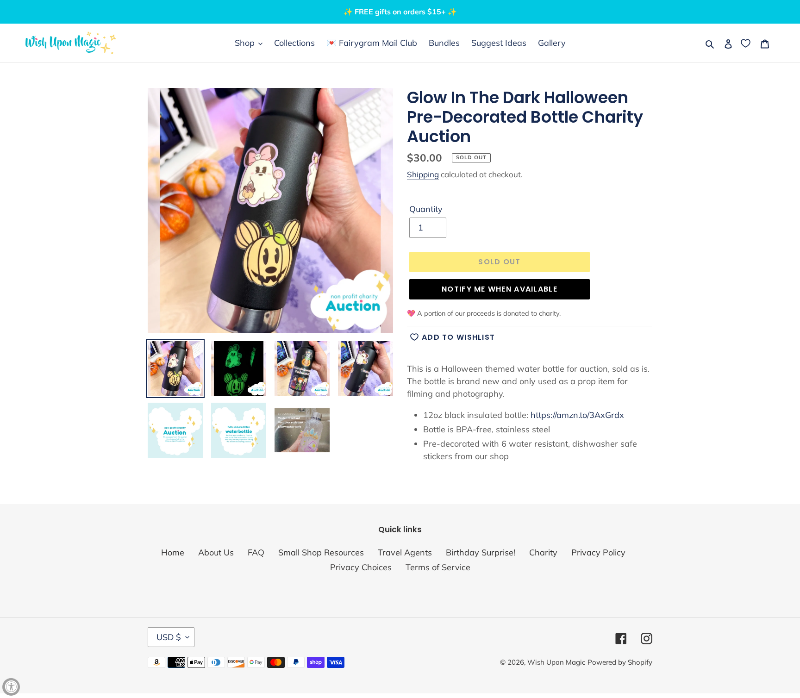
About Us (216, 552)
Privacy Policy (598, 552)
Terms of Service (438, 567)
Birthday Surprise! (480, 552)
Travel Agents (405, 552)
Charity (543, 552)
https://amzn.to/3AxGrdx (577, 415)
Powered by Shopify (620, 662)
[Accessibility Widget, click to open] (11, 687)
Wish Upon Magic (556, 662)
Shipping (423, 174)
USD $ (168, 637)
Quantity (426, 209)
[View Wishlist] (746, 43)
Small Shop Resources (321, 552)
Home (172, 552)
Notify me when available (499, 289)
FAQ (256, 552)
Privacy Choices (361, 567)
